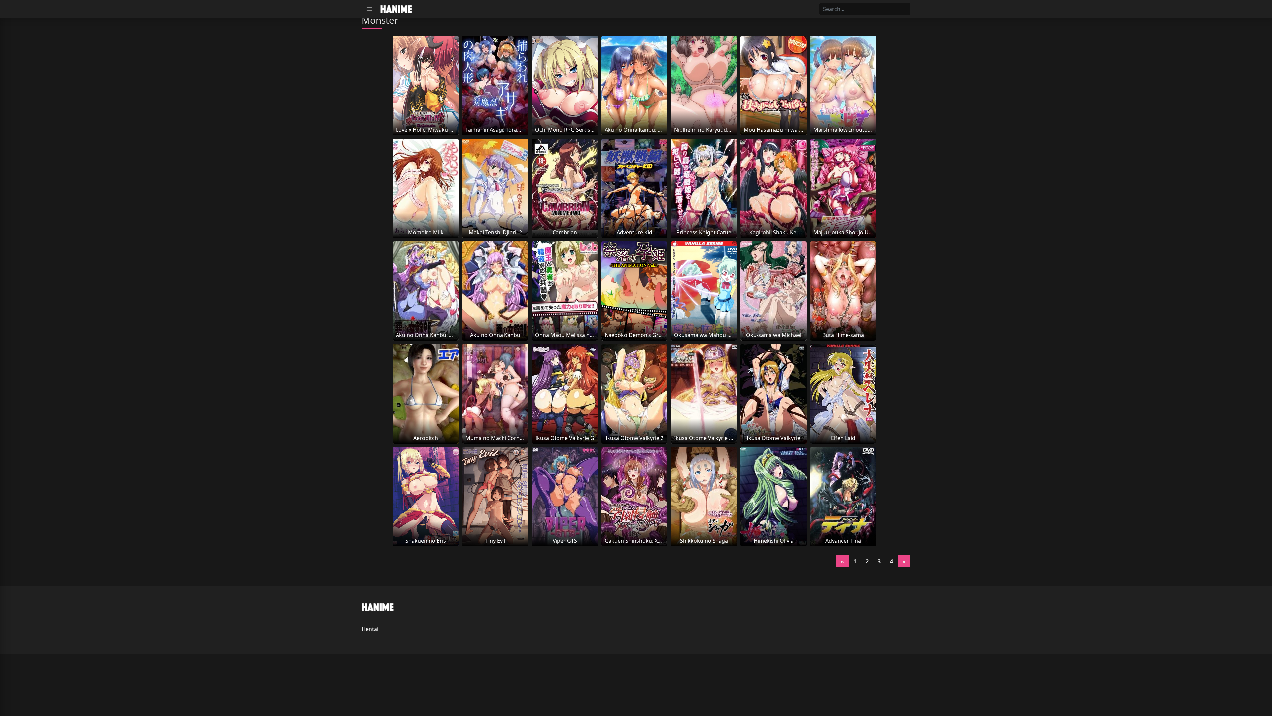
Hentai (370, 629)
